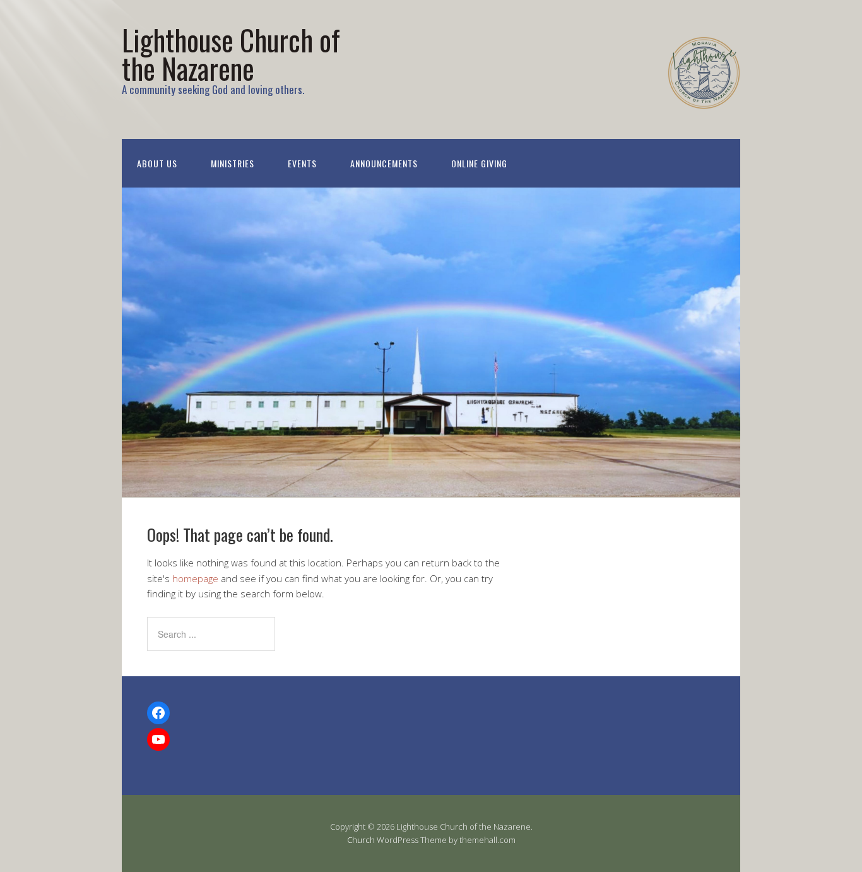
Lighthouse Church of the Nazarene (231, 53)
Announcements (384, 163)
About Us (157, 163)
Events (302, 163)
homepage (195, 578)
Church (361, 839)
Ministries (232, 163)
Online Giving (479, 163)
